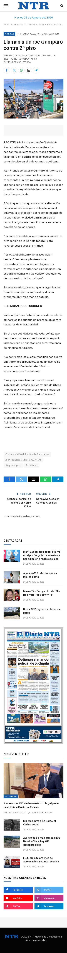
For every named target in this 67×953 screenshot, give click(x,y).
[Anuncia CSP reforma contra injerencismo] (12, 577)
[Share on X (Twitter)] (14, 70)
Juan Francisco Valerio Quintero (23, 460)
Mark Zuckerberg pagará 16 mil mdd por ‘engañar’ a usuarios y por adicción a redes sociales (42, 555)
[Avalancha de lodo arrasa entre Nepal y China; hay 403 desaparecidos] (12, 842)
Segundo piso (13, 465)
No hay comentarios (25, 59)
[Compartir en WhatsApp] (21, 70)
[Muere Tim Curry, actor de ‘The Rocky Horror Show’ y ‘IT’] (12, 595)
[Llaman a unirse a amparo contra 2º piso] (33, 117)
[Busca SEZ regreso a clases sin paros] (12, 613)
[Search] (61, 6)
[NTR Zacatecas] (33, 5)
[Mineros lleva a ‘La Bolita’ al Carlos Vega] (12, 825)
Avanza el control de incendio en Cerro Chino (19, 502)
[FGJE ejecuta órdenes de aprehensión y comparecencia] (12, 862)
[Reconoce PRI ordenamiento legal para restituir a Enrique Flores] (33, 780)
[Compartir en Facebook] (7, 70)
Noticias (9, 34)
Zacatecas (32, 465)
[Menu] (6, 6)
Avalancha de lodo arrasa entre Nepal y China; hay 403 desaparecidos (41, 841)
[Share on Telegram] (36, 70)
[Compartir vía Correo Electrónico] (29, 70)
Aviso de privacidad (35, 940)
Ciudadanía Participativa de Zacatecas (27, 454)
